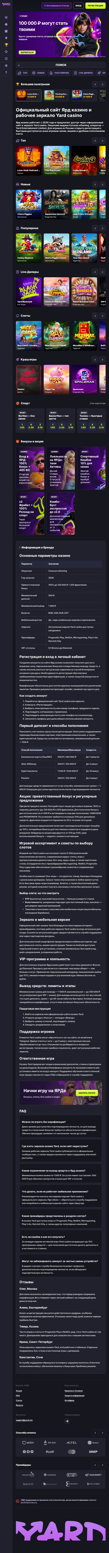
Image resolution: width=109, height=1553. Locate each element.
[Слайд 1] (63, 56)
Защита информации (74, 1395)
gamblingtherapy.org (29, 1502)
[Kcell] (50, 1452)
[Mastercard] (71, 1452)
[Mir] (93, 1452)
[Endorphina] (71, 1484)
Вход (78, 5)
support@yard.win (24, 1420)
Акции (19, 1391)
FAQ (18, 1395)
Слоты (19, 1400)
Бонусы (19, 1405)
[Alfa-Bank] (50, 1443)
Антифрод (69, 1400)
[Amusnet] (93, 1475)
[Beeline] (93, 1443)
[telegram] (67, 1421)
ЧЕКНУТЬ (26, 51)
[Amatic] (28, 1484)
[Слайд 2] (71, 56)
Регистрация (95, 5)
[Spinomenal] (50, 1484)
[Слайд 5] (99, 56)
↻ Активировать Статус (56, 5)
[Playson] (93, 1484)
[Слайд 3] (79, 56)
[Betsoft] (71, 1475)
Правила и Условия (74, 1391)
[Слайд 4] (87, 56)
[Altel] (71, 1443)
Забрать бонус (87, 1093)
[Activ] (28, 1443)
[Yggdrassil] (50, 1475)
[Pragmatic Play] (28, 1475)
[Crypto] (28, 1452)
